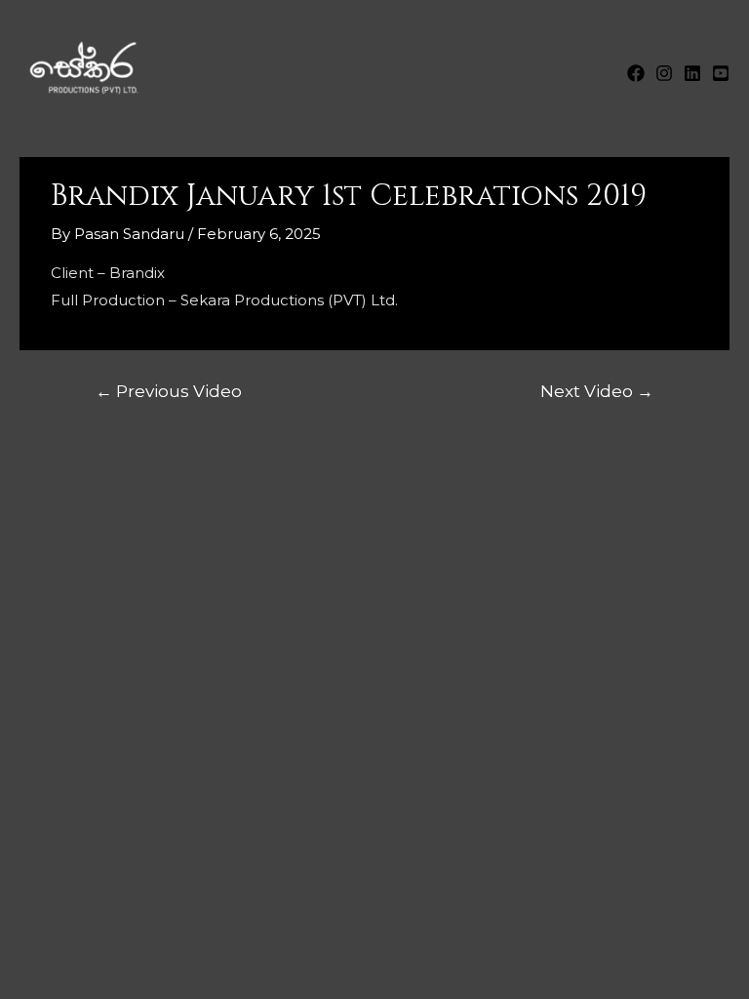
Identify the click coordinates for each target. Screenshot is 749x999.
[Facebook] (636, 73)
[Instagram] (664, 73)
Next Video (596, 390)
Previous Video (169, 390)
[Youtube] (720, 73)
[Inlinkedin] (692, 73)
